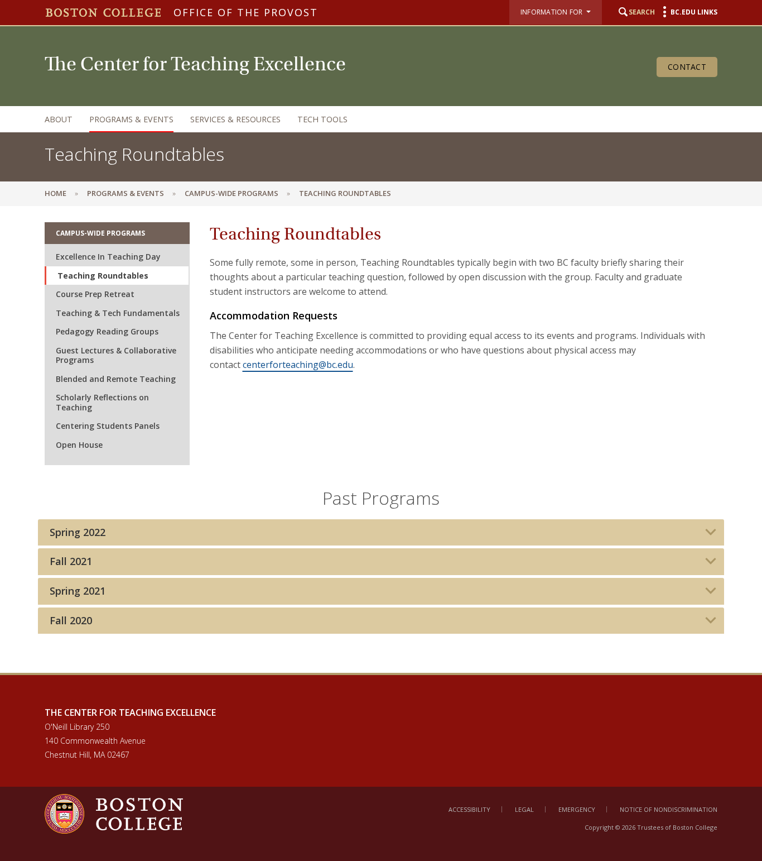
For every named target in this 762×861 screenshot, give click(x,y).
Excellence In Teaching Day (108, 256)
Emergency (576, 809)
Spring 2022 (77, 532)
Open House (79, 444)
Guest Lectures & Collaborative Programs (116, 355)
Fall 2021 (71, 561)
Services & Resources (235, 119)
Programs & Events (131, 119)
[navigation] (369, 119)
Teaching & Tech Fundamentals (118, 313)
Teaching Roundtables (102, 275)
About (59, 119)
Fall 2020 (71, 620)
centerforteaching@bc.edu (298, 364)
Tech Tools (322, 119)
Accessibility (469, 809)
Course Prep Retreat (95, 294)
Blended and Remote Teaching (116, 379)
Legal (524, 809)
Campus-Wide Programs (231, 193)
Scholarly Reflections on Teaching (102, 402)
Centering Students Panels (108, 425)
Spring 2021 (77, 591)
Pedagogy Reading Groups (107, 331)
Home (55, 193)
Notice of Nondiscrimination (668, 809)
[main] (381, 439)
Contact (687, 66)
